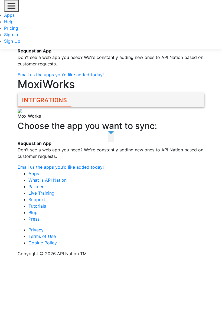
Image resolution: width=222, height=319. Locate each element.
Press (34, 219)
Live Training (41, 193)
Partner (36, 186)
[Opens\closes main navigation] (11, 6)
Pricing (11, 28)
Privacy (36, 229)
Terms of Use (42, 236)
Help (9, 21)
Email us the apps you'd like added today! (61, 74)
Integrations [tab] (44, 100)
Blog (33, 212)
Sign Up (12, 41)
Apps (9, 15)
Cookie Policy (42, 242)
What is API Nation (47, 180)
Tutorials (37, 206)
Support (36, 199)
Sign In (11, 34)
